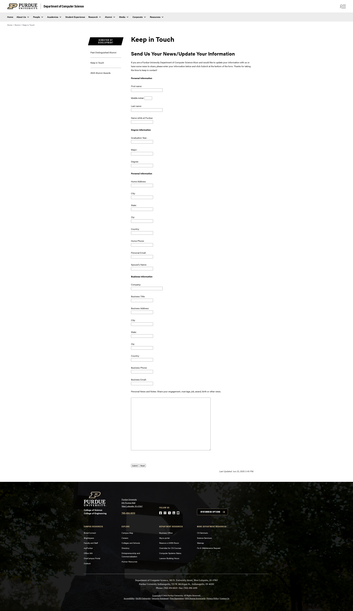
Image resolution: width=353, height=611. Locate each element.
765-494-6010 (128, 513)
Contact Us (224, 598)
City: (133, 193)
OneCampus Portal (92, 558)
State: (134, 205)
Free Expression (177, 598)
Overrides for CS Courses (170, 548)
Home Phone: (137, 240)
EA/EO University (143, 598)
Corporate (138, 17)
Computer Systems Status (170, 553)
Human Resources (129, 561)
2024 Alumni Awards (100, 72)
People (36, 17)
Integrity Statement (160, 598)
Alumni (108, 17)
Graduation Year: (139, 137)
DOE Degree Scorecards (195, 598)
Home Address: (138, 181)
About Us (21, 17)
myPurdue (88, 548)
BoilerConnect (90, 532)
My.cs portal (164, 538)
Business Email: (138, 379)
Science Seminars (204, 538)
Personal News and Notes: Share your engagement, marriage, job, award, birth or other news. (176, 391)
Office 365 (88, 553)
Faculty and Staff (91, 543)
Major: (134, 149)
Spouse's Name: (139, 264)
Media (122, 17)
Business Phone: (139, 367)
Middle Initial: (137, 98)
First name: (136, 86)
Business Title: (138, 296)
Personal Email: (138, 252)
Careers (125, 538)
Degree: (135, 161)
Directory (125, 548)
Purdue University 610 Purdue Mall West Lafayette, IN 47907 (132, 503)
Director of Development (105, 41)
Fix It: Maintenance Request (208, 548)
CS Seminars (202, 532)
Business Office (166, 532)
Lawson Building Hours (169, 558)
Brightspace (89, 538)
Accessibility (129, 598)
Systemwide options (210, 511)
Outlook (87, 563)
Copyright (156, 595)
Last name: (136, 106)
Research (93, 17)
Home (10, 17)
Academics (52, 17)
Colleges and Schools (131, 543)
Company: (136, 284)
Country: (135, 229)
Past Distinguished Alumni (103, 52)
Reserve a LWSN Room (169, 543)
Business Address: (140, 308)
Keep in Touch (97, 62)
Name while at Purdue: (142, 117)
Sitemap (200, 543)
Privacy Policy (213, 598)
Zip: (133, 217)
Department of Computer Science (64, 6)
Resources (155, 17)
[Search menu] (342, 6)
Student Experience (75, 17)
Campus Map (127, 532)
